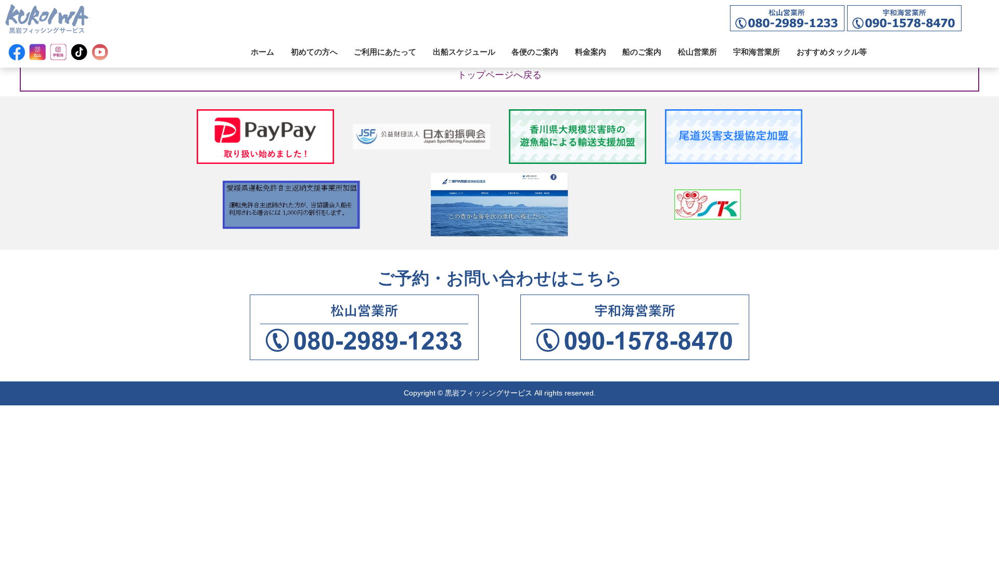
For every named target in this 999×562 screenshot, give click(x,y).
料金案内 (590, 51)
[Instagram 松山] (37, 52)
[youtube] (100, 52)
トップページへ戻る (499, 75)
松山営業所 (697, 51)
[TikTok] (79, 52)
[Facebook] (16, 52)
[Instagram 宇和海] (58, 52)
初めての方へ (314, 51)
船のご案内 (641, 51)
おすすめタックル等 (832, 51)
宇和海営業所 (756, 51)
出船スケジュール (464, 51)
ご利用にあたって (385, 51)
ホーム (262, 51)
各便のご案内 (534, 51)
